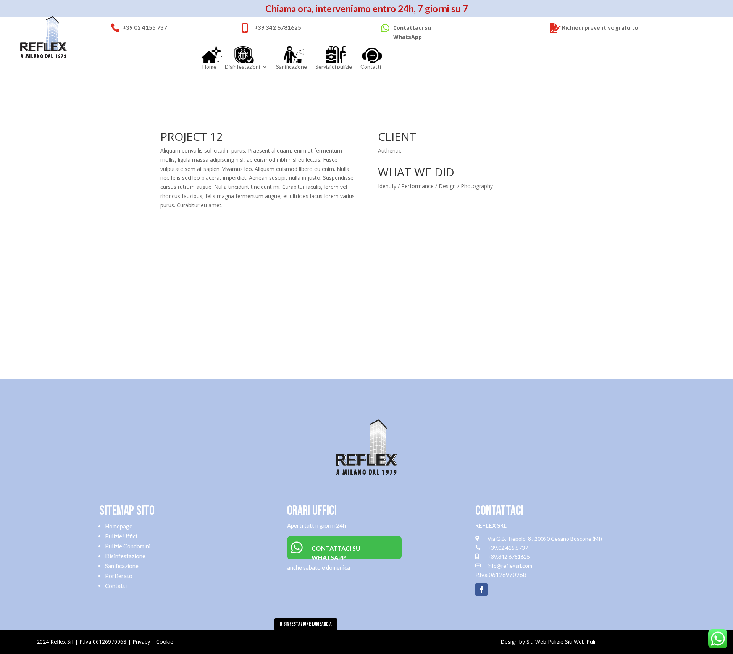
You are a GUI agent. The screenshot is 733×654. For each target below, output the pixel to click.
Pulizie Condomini (127, 546)
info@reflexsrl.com (510, 565)
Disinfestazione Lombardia (306, 624)
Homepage (118, 526)
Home (209, 67)
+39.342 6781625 (509, 556)
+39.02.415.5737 (508, 547)
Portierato (118, 575)
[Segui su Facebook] (481, 589)
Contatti (370, 67)
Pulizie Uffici (121, 536)
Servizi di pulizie (333, 67)
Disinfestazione (125, 556)
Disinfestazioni (242, 67)
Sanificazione (291, 67)
